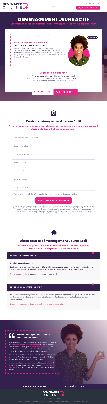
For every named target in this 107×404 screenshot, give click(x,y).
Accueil (46, 399)
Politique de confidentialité (43, 401)
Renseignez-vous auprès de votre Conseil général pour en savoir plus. (37, 304)
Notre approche (57, 399)
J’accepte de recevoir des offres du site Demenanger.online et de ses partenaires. (45, 194)
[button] (53, 6)
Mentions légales (25, 401)
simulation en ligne (21, 274)
